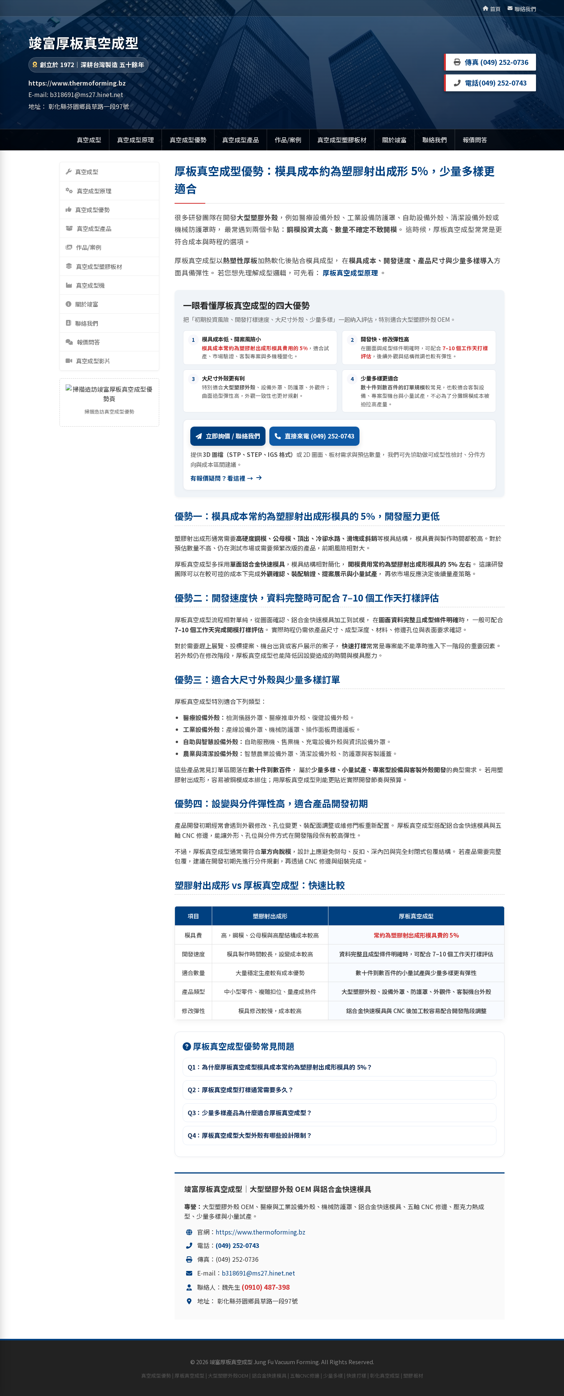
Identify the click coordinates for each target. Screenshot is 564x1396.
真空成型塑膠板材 (341, 139)
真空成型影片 (93, 360)
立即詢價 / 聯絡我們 (233, 435)
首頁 (495, 9)
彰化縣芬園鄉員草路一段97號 (88, 106)
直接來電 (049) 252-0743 (319, 435)
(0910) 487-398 (266, 1287)
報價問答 (475, 139)
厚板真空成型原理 (351, 272)
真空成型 (89, 139)
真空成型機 (90, 285)
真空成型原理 (135, 139)
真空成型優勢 (188, 139)
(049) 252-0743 (503, 82)
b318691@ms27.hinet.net (86, 94)
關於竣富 (394, 139)
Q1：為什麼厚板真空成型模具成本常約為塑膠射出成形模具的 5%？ (280, 1066)
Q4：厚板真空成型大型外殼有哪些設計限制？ (250, 1135)
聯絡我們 (525, 9)
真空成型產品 (240, 139)
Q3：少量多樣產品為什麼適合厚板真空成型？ (250, 1112)
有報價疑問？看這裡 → (221, 478)
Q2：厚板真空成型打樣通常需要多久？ (241, 1089)
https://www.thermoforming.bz (260, 1231)
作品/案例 (288, 139)
